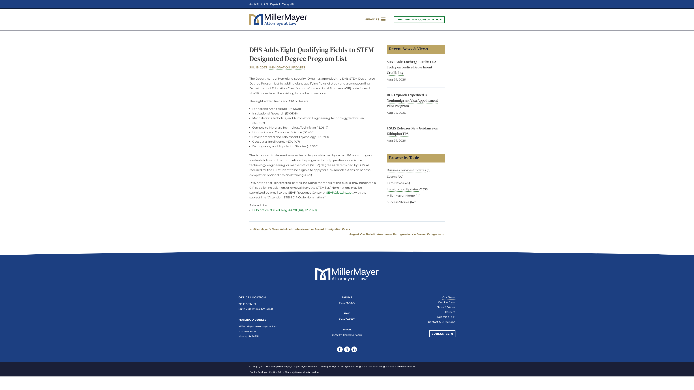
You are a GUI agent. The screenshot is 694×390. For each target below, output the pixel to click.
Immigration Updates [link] (287, 67)
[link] (278, 24)
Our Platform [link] (446, 302)
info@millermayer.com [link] (347, 335)
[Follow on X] (347, 349)
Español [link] (275, 4)
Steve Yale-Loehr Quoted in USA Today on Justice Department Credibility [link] (411, 67)
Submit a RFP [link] (446, 316)
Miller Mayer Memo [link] (401, 195)
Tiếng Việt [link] (288, 4)
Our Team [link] (448, 297)
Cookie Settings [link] (258, 372)
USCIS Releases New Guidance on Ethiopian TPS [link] (412, 131)
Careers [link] (450, 312)
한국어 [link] (264, 4)
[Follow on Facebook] (340, 349)
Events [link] (392, 176)
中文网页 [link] (254, 4)
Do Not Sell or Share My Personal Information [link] (294, 372)
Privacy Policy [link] (328, 366)
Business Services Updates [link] (406, 170)
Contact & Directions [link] (441, 322)
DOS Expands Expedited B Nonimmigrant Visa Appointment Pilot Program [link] (412, 100)
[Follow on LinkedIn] (354, 349)
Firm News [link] (394, 183)
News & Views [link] (446, 307)
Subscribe (441, 333)
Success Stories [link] (398, 202)
